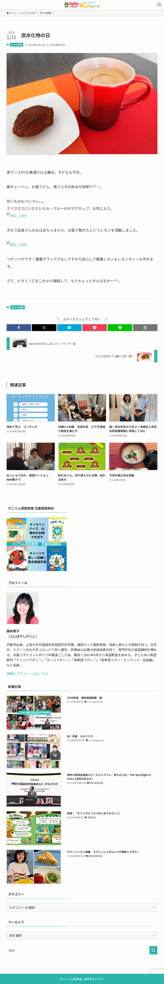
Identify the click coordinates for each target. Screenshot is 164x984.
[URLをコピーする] (145, 327)
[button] (19, 327)
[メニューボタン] (159, 5)
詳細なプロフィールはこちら (27, 673)
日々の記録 (16, 44)
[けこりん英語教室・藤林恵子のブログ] (82, 5)
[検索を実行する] (153, 950)
